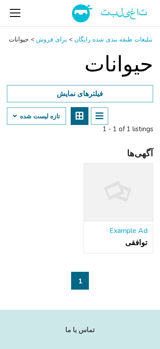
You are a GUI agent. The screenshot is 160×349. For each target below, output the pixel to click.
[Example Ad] (118, 192)
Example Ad (128, 231)
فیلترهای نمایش (80, 94)
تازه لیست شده (39, 116)
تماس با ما (80, 329)
